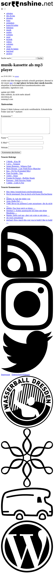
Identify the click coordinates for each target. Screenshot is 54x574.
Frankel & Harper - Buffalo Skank (20, 178)
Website (4, 147)
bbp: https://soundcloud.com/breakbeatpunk (24, 192)
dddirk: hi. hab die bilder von (18, 199)
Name (4, 138)
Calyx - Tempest (13, 164)
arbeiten (9, 13)
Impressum (5, 374)
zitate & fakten (12, 49)
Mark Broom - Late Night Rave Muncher (23, 169)
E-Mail (4, 143)
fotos (8, 20)
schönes (9, 35)
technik (9, 39)
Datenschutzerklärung (21, 374)
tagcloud (9, 51)
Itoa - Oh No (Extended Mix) (18, 171)
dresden (9, 18)
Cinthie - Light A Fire (15, 183)
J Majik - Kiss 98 (13, 161)
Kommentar (6, 116)
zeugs (8, 46)
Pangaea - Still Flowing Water (18, 180)
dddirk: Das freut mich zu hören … (20, 208)
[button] (5, 9)
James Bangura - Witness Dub (18, 166)
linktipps (9, 27)
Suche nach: (6, 58)
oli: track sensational (14, 218)
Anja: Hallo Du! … (14, 201)
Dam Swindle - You (14, 173)
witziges (9, 44)
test (11, 83)
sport (8, 37)
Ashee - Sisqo (12, 176)
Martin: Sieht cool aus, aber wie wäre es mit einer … (28, 215)
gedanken (10, 23)
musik (8, 30)
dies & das (10, 16)
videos (9, 42)
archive (9, 53)
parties (9, 32)
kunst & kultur (12, 25)
